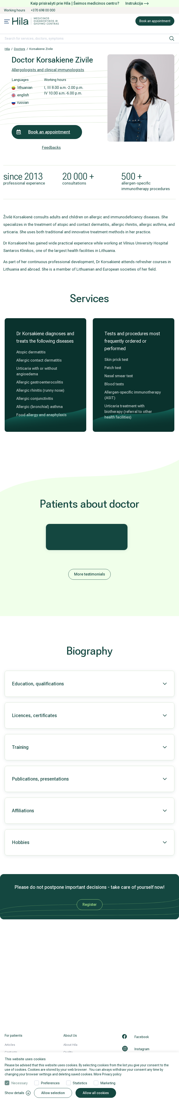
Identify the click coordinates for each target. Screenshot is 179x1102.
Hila (7, 49)
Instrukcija (134, 3)
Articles (10, 1044)
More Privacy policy (107, 1074)
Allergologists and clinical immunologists (48, 69)
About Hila (70, 1044)
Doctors (19, 49)
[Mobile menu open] (7, 22)
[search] (171, 38)
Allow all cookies (96, 1093)
